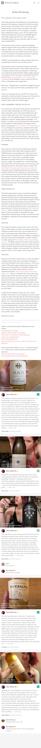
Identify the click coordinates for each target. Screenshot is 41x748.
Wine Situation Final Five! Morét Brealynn (14, 356)
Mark (7, 715)
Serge (6, 431)
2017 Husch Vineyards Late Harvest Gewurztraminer (18, 168)
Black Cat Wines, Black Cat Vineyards (13, 333)
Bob (3, 559)
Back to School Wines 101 (9, 339)
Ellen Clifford (10, 394)
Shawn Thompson (10, 720)
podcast (22, 347)
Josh (3, 491)
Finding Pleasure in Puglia (9, 331)
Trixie (3, 431)
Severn (6, 559)
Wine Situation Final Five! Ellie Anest (13, 354)
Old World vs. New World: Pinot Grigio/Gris (15, 335)
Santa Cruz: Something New (10, 337)
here (2, 350)
